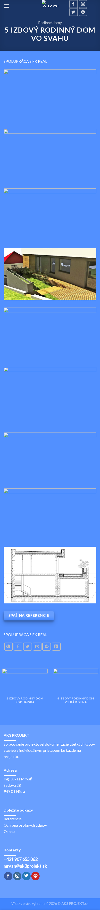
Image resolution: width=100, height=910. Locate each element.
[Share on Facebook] (18, 647)
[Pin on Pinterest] (46, 647)
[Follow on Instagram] (83, 4)
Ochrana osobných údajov (25, 825)
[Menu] (6, 6)
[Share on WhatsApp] (8, 647)
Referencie (13, 818)
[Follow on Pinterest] (83, 12)
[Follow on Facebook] (73, 4)
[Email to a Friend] (37, 647)
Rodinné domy (50, 22)
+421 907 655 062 (21, 859)
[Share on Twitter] (27, 647)
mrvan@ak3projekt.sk (25, 866)
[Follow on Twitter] (73, 12)
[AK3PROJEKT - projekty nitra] (50, 3)
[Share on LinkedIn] (56, 647)
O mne (9, 831)
